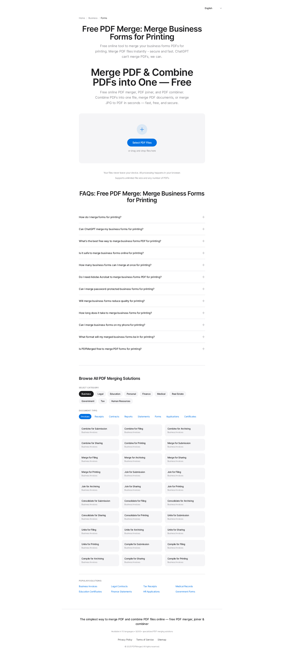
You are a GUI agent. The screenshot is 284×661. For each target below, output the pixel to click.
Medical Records (184, 586)
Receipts (99, 416)
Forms (158, 416)
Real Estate (178, 393)
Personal (131, 393)
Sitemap (162, 639)
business (92, 18)
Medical (161, 393)
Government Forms (185, 591)
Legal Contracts (119, 586)
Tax (103, 401)
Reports (128, 416)
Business (86, 393)
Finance (146, 393)
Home (82, 18)
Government (88, 401)
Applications (172, 416)
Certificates (190, 416)
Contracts (114, 416)
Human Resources (120, 401)
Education (115, 393)
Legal (100, 393)
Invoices (85, 416)
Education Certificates (90, 591)
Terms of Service (145, 639)
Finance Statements (121, 591)
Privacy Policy (125, 639)
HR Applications (151, 591)
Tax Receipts (150, 586)
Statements (144, 416)
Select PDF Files (142, 142)
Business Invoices (88, 586)
